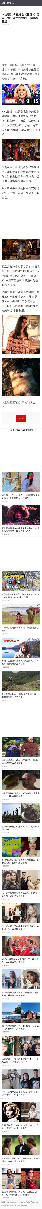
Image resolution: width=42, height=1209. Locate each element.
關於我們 (4, 1205)
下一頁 (21, 418)
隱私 (22, 1205)
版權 (26, 1205)
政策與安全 (12, 1205)
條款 (18, 1205)
